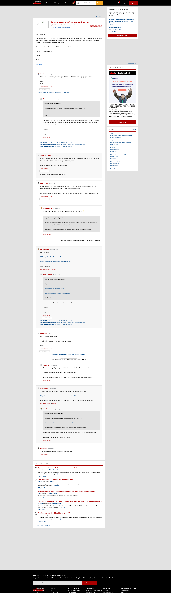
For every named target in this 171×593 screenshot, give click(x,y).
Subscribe (67, 27)
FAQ (52, 590)
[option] (122, 97)
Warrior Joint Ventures (116, 161)
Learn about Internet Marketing (94, 590)
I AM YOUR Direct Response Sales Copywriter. (69, 354)
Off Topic (51, 481)
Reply (40, 476)
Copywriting (113, 151)
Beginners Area (53, 493)
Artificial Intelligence (115, 137)
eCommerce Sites (115, 153)
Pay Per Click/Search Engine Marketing (120, 142)
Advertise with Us (97, 16)
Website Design (114, 160)
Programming (113, 158)
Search (99, 3)
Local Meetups (114, 165)
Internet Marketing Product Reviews (119, 155)
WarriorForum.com (115, 29)
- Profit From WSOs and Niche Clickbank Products (62, 144)
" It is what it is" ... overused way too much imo (55, 479)
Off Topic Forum (114, 163)
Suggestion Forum (115, 168)
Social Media (113, 147)
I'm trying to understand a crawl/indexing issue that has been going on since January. (70, 501)
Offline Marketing (115, 149)
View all (134, 129)
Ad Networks (113, 141)
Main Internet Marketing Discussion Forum (121, 135)
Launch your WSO (122, 35)
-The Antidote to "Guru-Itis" (53, 92)
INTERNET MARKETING (57, 27)
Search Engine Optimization (117, 139)
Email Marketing (114, 144)
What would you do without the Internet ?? (54, 513)
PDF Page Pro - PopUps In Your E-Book (52, 257)
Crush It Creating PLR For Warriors (56, 146)
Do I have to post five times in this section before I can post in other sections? (66, 491)
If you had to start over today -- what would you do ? (57, 468)
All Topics (112, 134)
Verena (112, 25)
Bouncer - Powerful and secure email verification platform (122, 106)
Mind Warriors (114, 156)
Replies (40, 488)
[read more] (60, 474)
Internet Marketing (54, 470)
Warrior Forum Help (115, 167)
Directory (105, 590)
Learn (67, 3)
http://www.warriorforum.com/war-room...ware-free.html (58, 396)
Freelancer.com (125, 590)
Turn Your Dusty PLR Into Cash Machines (57, 143)
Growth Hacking (114, 146)
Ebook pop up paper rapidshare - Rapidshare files (55, 261)
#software (39, 64)
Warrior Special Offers (74, 590)
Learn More (122, 122)
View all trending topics (42, 525)
